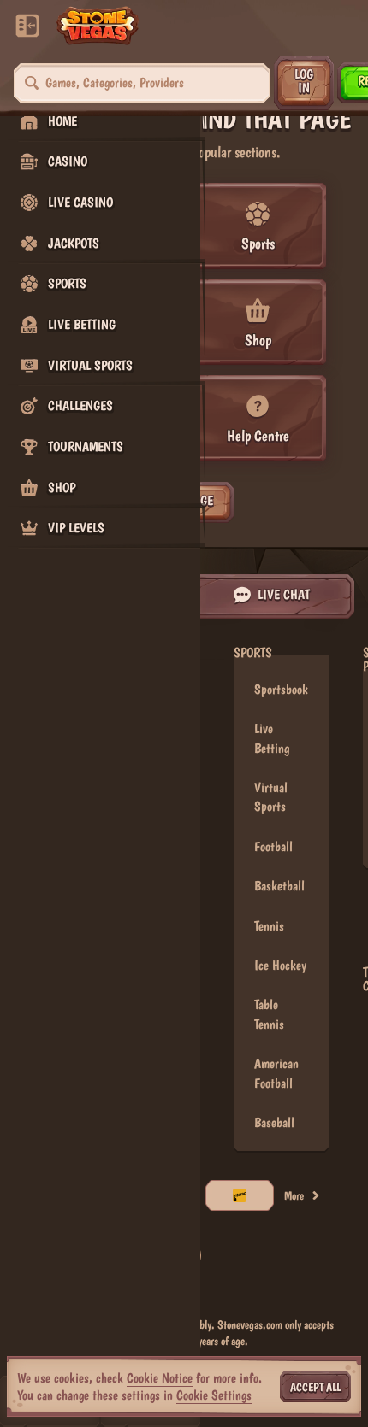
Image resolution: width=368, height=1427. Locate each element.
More (294, 1195)
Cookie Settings (214, 1395)
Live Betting (271, 737)
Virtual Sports (271, 796)
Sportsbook (281, 689)
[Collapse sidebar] (27, 25)
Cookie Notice (160, 1378)
